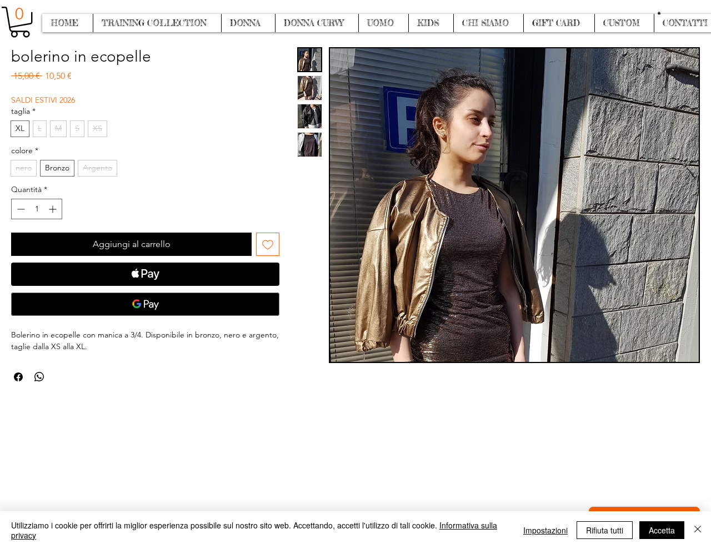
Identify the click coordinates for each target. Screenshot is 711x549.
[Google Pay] (145, 304)
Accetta (662, 530)
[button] (659, 12)
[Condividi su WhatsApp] (39, 377)
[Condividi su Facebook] (18, 377)
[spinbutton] (37, 209)
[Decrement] (20, 209)
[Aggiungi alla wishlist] (267, 244)
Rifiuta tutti (604, 530)
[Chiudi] (697, 530)
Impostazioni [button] (545, 530)
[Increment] (54, 209)
